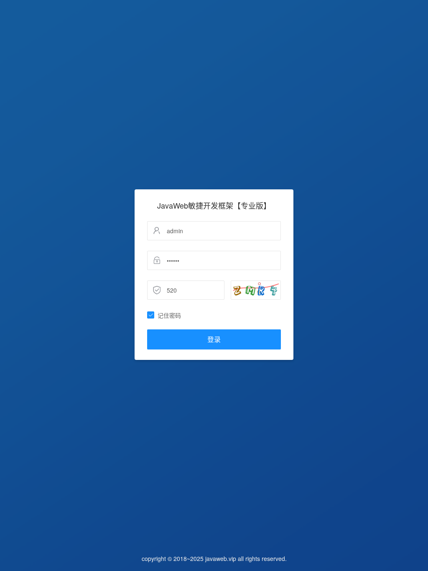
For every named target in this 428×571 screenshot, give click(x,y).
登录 (214, 339)
